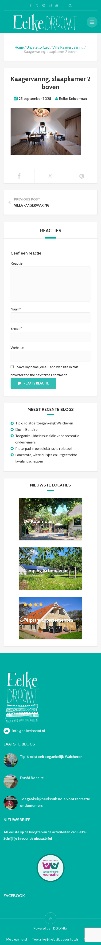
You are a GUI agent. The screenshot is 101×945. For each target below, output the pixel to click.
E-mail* (16, 328)
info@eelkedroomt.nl (28, 731)
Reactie (17, 263)
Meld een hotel (16, 939)
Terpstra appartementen (48, 620)
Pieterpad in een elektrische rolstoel (43, 448)
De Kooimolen (38, 521)
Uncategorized (38, 47)
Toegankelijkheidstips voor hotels (55, 939)
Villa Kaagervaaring (68, 47)
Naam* (16, 309)
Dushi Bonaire (26, 429)
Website (17, 347)
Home (19, 47)
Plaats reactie (36, 383)
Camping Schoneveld (45, 570)
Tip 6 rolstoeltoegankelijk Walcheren (44, 423)
